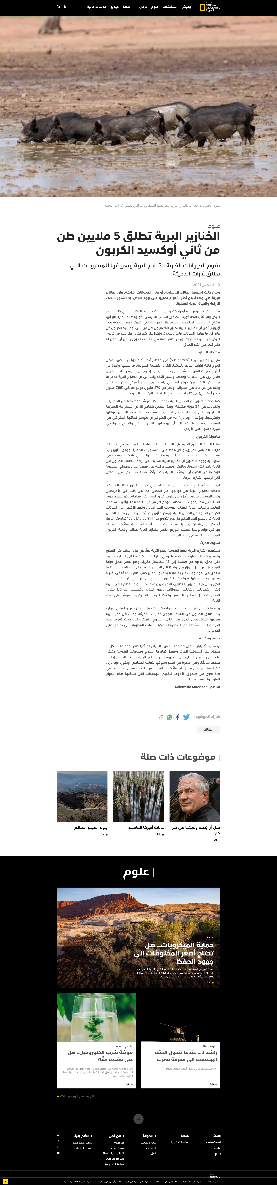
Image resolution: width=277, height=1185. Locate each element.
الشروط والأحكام (115, 1159)
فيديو (114, 6)
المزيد (66, 1182)
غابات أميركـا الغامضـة (146, 828)
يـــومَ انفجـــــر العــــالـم (90, 828)
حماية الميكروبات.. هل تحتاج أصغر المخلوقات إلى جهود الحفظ (174, 953)
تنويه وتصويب (149, 1143)
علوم (154, 6)
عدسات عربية (96, 6)
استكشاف (169, 6)
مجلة (126, 6)
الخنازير (208, 729)
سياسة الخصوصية (115, 1164)
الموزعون (151, 1148)
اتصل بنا (152, 1153)
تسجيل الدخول (84, 1148)
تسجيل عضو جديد (82, 1143)
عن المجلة (119, 1143)
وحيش (186, 6)
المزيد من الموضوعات (77, 1096)
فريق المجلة (118, 1148)
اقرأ (215, 840)
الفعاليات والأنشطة (114, 1153)
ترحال (143, 6)
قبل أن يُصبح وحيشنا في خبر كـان (196, 830)
